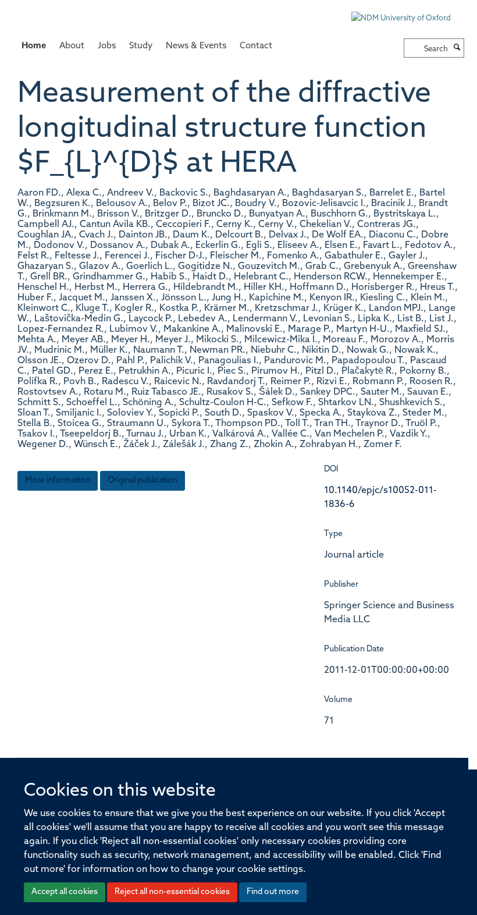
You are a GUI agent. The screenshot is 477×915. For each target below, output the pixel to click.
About (71, 46)
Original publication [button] (142, 480)
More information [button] (57, 480)
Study (140, 46)
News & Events (196, 46)
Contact (256, 46)
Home (34, 46)
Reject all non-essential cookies (172, 892)
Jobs (107, 46)
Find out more (273, 892)
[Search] (457, 48)
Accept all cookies (64, 892)
